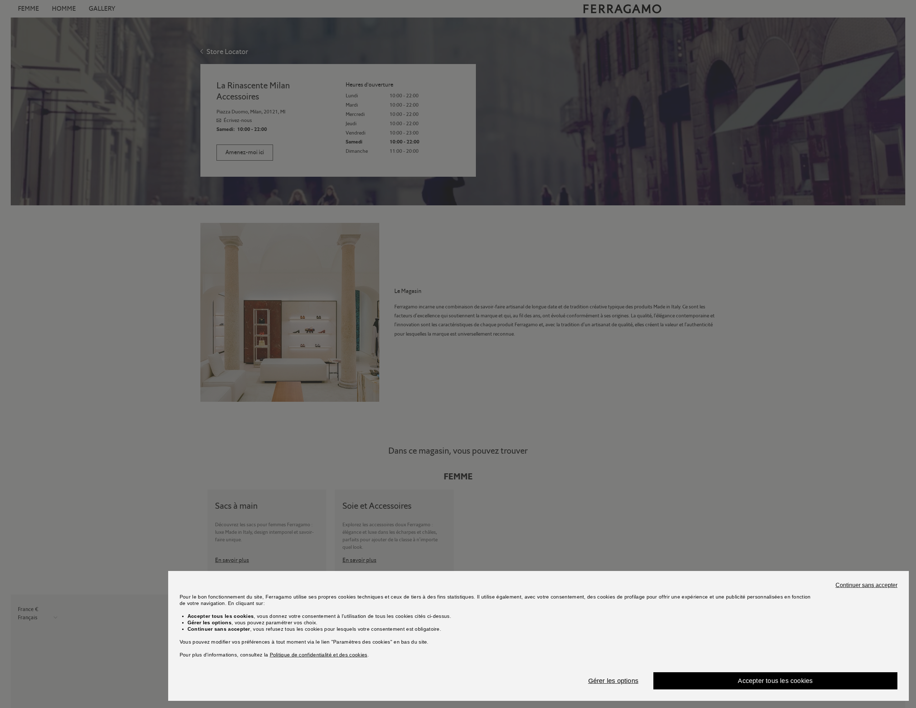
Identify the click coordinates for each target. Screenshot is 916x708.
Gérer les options (613, 680)
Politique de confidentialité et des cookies (318, 655)
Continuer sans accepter (866, 585)
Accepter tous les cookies (775, 680)
